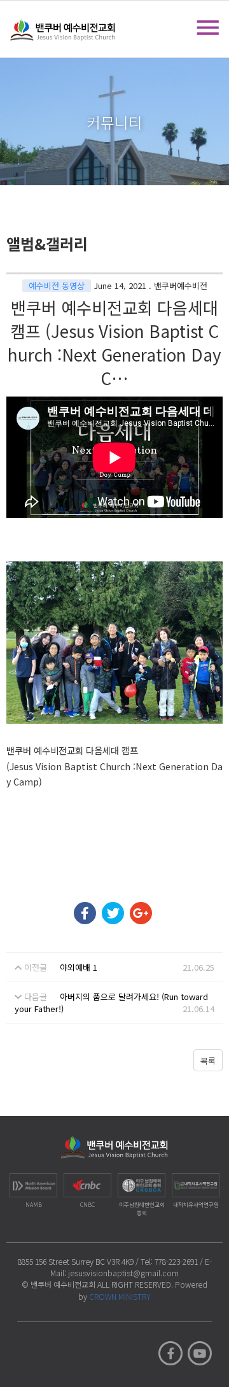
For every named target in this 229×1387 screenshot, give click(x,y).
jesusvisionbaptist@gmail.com (123, 1272)
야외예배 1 (78, 967)
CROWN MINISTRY (120, 1296)
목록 (208, 1061)
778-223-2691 (176, 1261)
